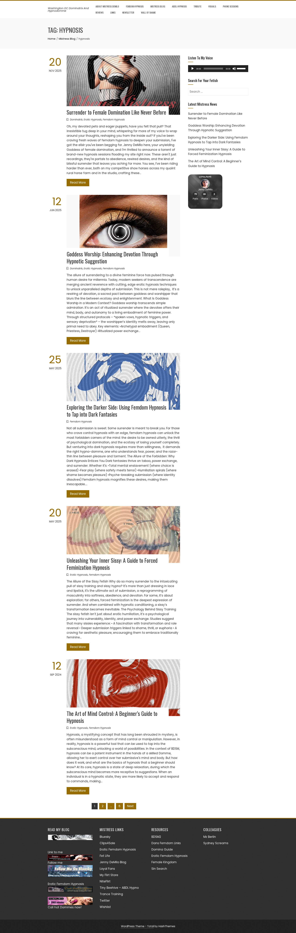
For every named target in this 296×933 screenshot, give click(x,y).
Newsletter (128, 12)
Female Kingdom (164, 862)
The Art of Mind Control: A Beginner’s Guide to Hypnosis (112, 716)
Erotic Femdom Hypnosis (118, 849)
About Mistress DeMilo (107, 6)
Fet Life (105, 856)
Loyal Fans (107, 869)
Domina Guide (162, 849)
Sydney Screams (215, 843)
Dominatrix (76, 119)
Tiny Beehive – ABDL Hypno (119, 888)
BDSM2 (156, 837)
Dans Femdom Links (166, 843)
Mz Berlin (209, 837)
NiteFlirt (105, 881)
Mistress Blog (157, 6)
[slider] (241, 68)
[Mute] (234, 68)
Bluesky (105, 837)
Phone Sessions (230, 6)
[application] (218, 68)
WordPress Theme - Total (137, 926)
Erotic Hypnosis (93, 119)
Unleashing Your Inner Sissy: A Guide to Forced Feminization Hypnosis (112, 563)
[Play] (192, 68)
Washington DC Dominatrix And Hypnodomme (68, 9)
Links (112, 12)
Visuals (212, 6)
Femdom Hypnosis (135, 6)
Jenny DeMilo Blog (113, 862)
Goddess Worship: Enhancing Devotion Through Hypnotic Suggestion (112, 257)
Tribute (197, 6)
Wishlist (105, 907)
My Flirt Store (109, 875)
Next (130, 806)
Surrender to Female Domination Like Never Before (116, 112)
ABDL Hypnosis (179, 6)
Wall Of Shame (148, 12)
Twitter (105, 901)
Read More (78, 182)
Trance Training (111, 894)
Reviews (99, 12)
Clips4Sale (107, 843)
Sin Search (159, 869)
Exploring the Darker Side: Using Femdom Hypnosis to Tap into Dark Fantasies (116, 410)
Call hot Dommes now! (65, 907)
